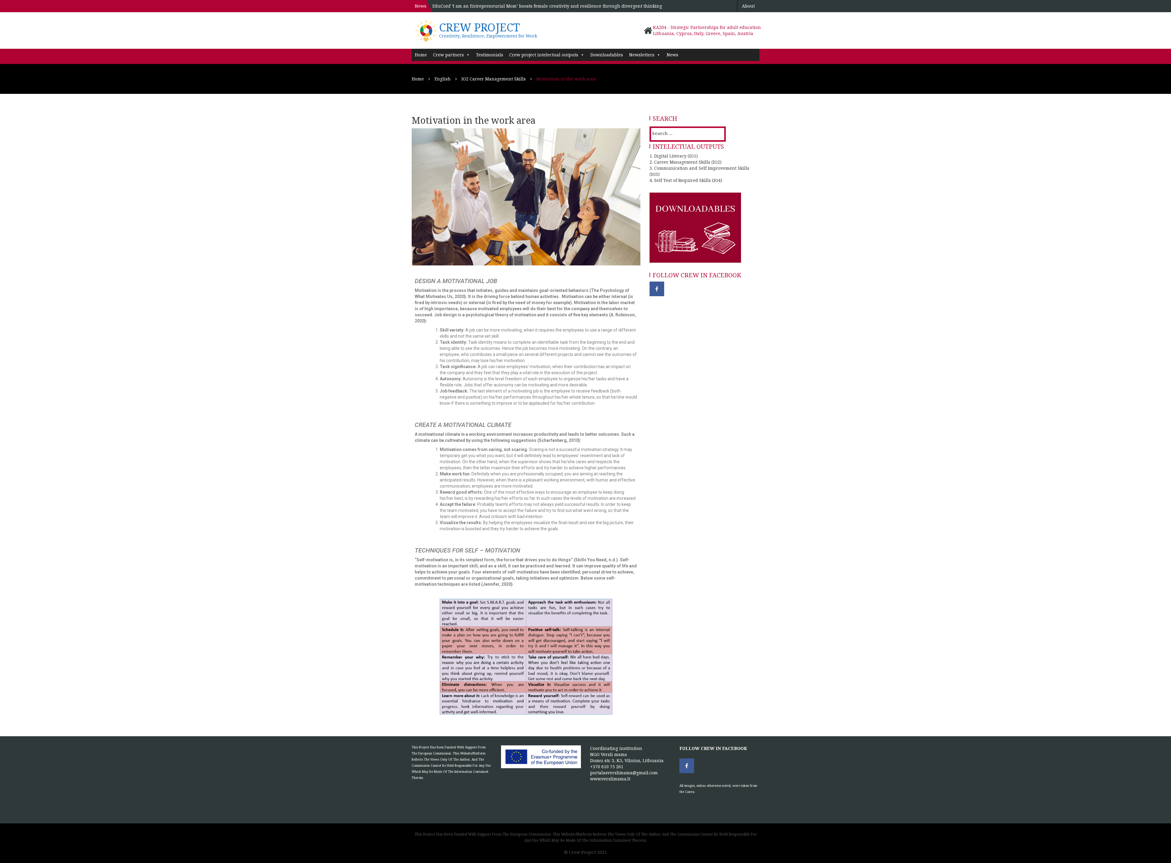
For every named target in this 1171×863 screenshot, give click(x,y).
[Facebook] (657, 289)
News (672, 55)
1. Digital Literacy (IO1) (674, 156)
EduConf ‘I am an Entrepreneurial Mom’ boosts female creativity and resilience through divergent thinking (547, 6)
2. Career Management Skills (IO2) (686, 162)
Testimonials (489, 55)
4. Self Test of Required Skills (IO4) (686, 180)
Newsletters (641, 55)
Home (421, 55)
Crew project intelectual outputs (543, 55)
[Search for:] (677, 133)
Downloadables (606, 55)
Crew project (479, 27)
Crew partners (448, 55)
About (748, 6)
